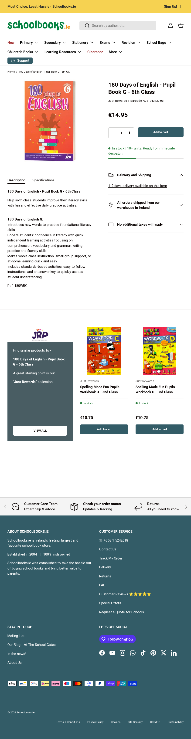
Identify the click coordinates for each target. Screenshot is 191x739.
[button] (181, 25)
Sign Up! (170, 6)
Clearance (95, 52)
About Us (14, 663)
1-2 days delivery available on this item (137, 186)
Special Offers (110, 603)
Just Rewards (117, 100)
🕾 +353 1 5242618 (113, 540)
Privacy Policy (95, 722)
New (10, 43)
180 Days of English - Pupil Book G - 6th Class (45, 72)
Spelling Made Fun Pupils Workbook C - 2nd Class (99, 389)
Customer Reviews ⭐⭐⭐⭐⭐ (125, 594)
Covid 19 (155, 722)
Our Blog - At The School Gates (31, 645)
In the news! (16, 654)
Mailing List (15, 636)
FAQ (102, 585)
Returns (105, 576)
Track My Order (110, 558)
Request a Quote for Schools (121, 612)
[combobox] (117, 25)
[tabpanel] (50, 238)
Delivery (105, 567)
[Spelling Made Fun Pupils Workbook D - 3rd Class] (160, 351)
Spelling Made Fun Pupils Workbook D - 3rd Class (155, 389)
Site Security (135, 722)
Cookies (115, 722)
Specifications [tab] (43, 180)
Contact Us (107, 549)
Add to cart (160, 132)
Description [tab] (16, 180)
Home (11, 72)
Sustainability (176, 722)
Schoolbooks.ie (25, 712)
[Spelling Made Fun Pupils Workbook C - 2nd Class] (104, 351)
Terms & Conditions (68, 722)
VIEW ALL (40, 430)
